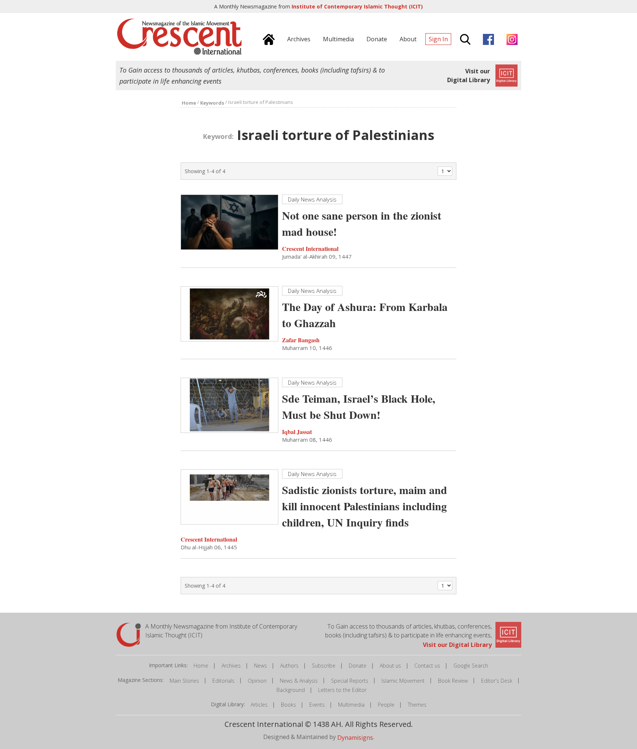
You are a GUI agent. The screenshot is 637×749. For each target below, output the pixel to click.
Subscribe (323, 665)
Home (201, 665)
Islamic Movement (403, 680)
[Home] (266, 38)
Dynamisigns (355, 738)
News (260, 665)
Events (317, 704)
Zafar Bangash (301, 340)
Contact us (427, 665)
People (386, 704)
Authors (289, 665)
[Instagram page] (510, 38)
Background (290, 689)
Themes (417, 704)
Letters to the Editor (342, 689)
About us (390, 665)
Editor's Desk (496, 680)
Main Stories (184, 680)
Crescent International (310, 248)
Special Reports (349, 680)
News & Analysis (299, 680)
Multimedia (351, 704)
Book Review (453, 680)
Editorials (223, 680)
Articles (259, 704)
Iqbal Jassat (297, 431)
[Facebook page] (487, 38)
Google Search (470, 665)
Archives (231, 665)
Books (288, 704)
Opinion (257, 680)
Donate (357, 665)
